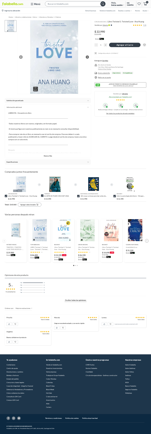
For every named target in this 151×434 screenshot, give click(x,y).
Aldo (47, 404)
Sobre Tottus (129, 372)
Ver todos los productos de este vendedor (120, 113)
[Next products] (146, 240)
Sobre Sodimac (130, 368)
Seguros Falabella (131, 389)
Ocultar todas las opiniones (75, 300)
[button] (75, 4)
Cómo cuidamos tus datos (15, 393)
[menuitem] (123, 10)
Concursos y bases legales (15, 382)
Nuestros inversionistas (54, 368)
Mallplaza (128, 393)
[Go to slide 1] (73, 265)
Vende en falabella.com (54, 365)
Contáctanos (11, 365)
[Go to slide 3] (77, 265)
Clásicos (58, 17)
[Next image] (87, 57)
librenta (125, 94)
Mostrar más (48, 156)
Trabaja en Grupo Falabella (55, 375)
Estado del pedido (13, 379)
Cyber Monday (51, 379)
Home (11, 17)
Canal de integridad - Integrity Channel (20, 386)
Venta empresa (51, 372)
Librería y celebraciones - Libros (26, 17)
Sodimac (128, 375)
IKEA (127, 382)
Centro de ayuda (12, 368)
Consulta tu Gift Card (14, 396)
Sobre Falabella (130, 365)
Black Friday (50, 386)
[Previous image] (21, 57)
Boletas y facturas (13, 375)
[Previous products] (4, 240)
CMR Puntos (90, 365)
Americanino (50, 400)
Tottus (127, 379)
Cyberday (49, 382)
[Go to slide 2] (75, 265)
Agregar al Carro (125, 45)
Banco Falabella (130, 386)
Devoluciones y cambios (15, 372)
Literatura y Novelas (46, 17)
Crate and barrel (51, 396)
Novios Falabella (91, 368)
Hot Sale (49, 393)
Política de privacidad (90, 418)
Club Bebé (89, 372)
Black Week (50, 389)
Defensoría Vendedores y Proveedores (20, 389)
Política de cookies (72, 418)
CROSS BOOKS (100, 22)
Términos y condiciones (53, 418)
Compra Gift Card (13, 400)
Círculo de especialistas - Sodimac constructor (101, 375)
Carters (48, 407)
